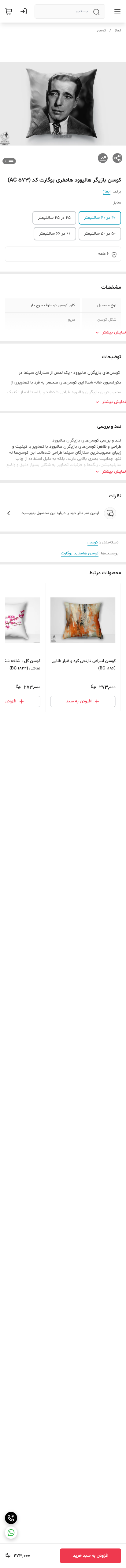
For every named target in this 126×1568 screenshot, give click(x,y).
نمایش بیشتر (114, 332)
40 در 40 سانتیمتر (100, 218)
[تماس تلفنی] (11, 1518)
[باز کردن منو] (116, 11)
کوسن (101, 30)
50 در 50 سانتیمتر (100, 233)
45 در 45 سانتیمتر (54, 218)
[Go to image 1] (11, 161)
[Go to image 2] (5, 161)
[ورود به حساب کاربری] (25, 11)
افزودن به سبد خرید (90, 1556)
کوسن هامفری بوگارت (79, 553)
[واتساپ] (11, 1533)
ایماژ (118, 30)
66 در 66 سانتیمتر (55, 233)
